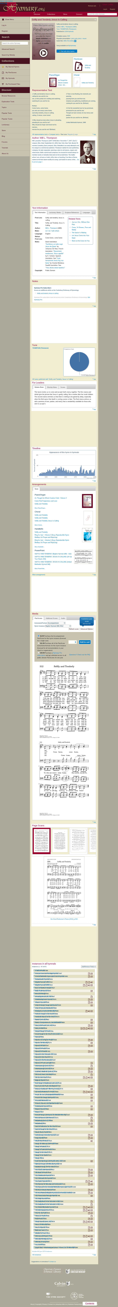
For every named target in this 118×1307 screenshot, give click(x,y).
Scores (62, 387)
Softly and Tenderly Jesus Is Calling (47, 521)
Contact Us (51, 1304)
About (32, 1304)
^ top (94, 134)
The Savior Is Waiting (79, 232)
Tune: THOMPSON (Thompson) (66, 29)
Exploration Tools (8, 101)
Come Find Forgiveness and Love (46, 501)
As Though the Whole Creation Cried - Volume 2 (51, 498)
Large (76, 134)
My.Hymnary (72, 45)
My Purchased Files (13, 84)
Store (65, 14)
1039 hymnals (69, 31)
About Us (5, 153)
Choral (76, 75)
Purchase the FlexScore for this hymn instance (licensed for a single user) (51, 638)
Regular (70, 134)
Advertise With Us (61, 1304)
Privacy (44, 1304)
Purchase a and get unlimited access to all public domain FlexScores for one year (51, 655)
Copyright (38, 1304)
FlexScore (78, 59)
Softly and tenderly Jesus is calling (47, 293)
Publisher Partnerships (75, 1304)
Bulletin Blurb (39, 387)
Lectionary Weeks (55, 212)
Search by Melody (8, 55)
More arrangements (38, 575)
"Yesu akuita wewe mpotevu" (55, 268)
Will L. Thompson (51, 228)
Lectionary (5, 125)
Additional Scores (52, 618)
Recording (70, 41)
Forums (4, 142)
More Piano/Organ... (40, 508)
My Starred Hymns (12, 67)
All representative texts (40, 134)
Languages (86, 212)
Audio (63, 618)
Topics (4, 107)
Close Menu (9, 19)
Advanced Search (8, 49)
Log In (4, 25)
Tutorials (5, 148)
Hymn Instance (39, 626)
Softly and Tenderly (88, 83)
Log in (105, 9)
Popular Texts (7, 113)
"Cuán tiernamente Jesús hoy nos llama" (54, 260)
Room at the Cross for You (81, 241)
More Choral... (39, 525)
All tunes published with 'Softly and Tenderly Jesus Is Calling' (52, 379)
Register (112, 9)
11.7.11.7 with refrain (52, 231)
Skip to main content (6, 1)
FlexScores (38, 618)
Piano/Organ (54, 75)
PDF (68, 36)
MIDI (65, 41)
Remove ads (92, 6)
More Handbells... (39, 546)
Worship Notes (52, 387)
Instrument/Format (40, 623)
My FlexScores (11, 72)
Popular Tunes (7, 119)
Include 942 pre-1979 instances (42, 1251)
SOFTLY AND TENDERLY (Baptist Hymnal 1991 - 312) (53, 554)
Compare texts (54, 134)
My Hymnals (10, 78)
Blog (3, 136)
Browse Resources (8, 96)
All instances (36, 1255)
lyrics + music (82, 38)
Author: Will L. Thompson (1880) (66, 27)
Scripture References (72, 212)
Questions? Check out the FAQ (79, 655)
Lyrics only (74, 38)
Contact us (52, 1261)
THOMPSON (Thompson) (40, 348)
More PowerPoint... (40, 568)
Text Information (40, 212)
